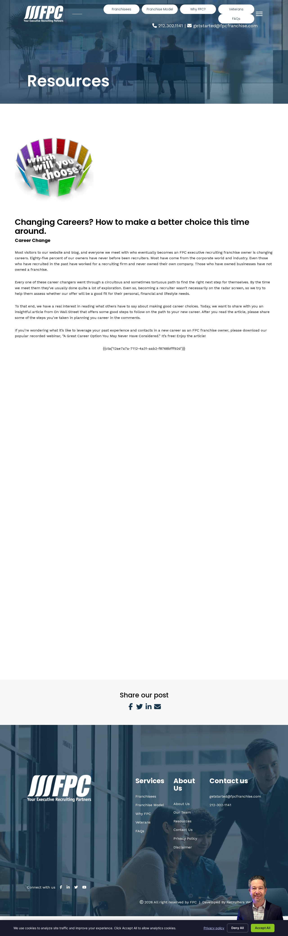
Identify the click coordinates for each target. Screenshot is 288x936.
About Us (181, 804)
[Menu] (259, 14)
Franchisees (145, 796)
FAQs (139, 831)
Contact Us (183, 830)
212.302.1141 (170, 25)
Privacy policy (214, 928)
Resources (182, 821)
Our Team (182, 812)
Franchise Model (149, 805)
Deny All (237, 928)
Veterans (143, 822)
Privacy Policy (185, 838)
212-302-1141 (220, 805)
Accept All (262, 928)
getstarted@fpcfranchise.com (225, 25)
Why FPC (143, 814)
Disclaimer (182, 847)
